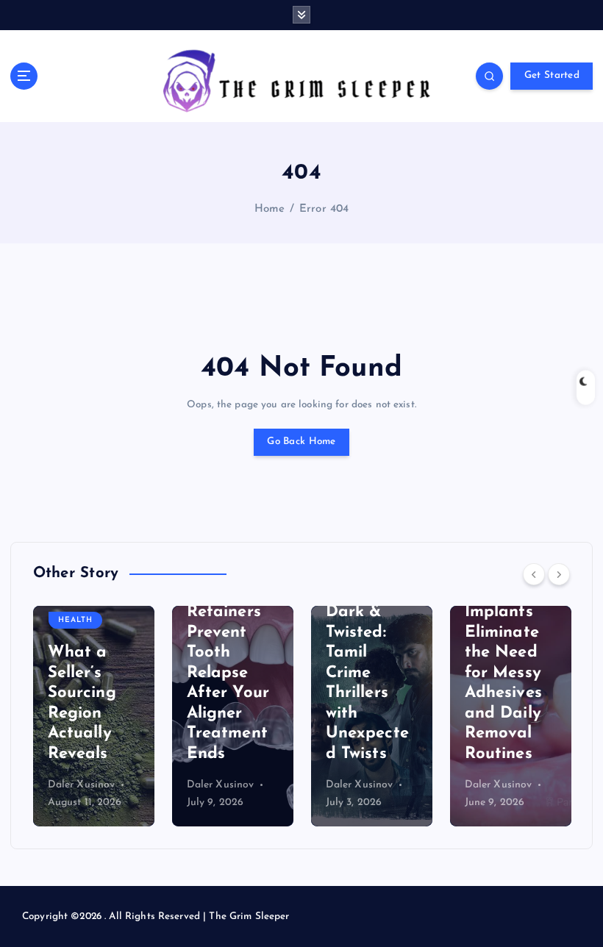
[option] (93, 716)
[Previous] (534, 574)
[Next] (559, 574)
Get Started (551, 75)
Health (75, 620)
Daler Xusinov (81, 784)
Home (269, 209)
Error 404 (324, 209)
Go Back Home (301, 441)
